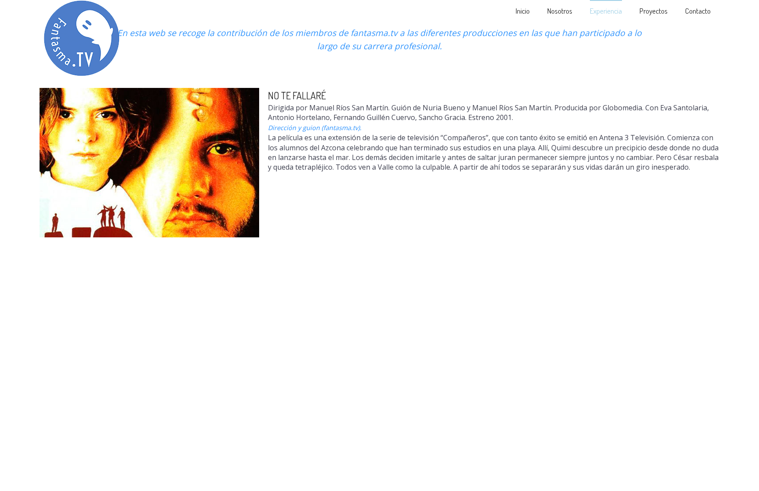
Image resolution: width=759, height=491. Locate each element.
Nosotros (559, 10)
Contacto (698, 10)
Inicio (523, 10)
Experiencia (606, 10)
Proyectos (654, 10)
